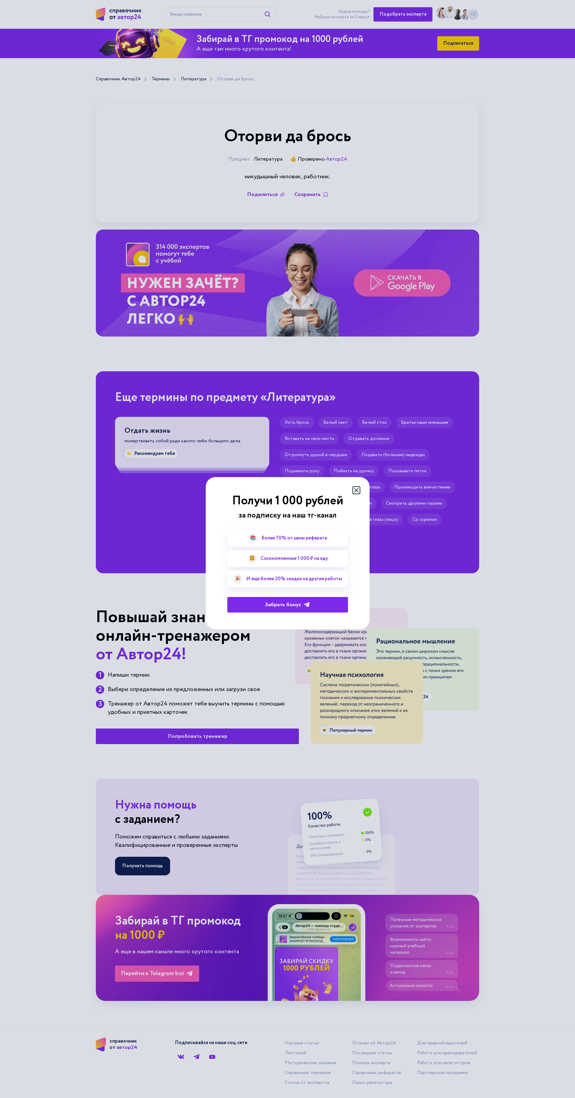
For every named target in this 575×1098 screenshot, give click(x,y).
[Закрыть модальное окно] (356, 490)
